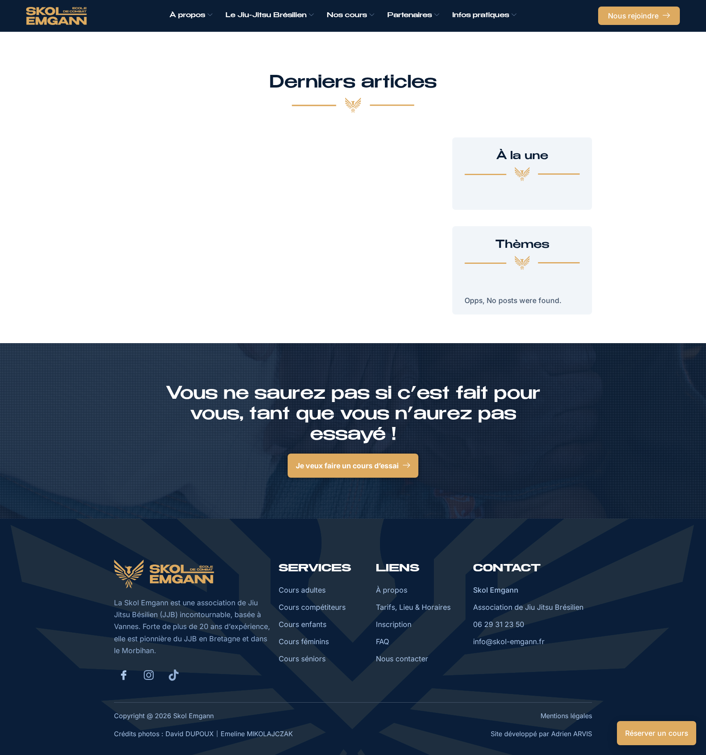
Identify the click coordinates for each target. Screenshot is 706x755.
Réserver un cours (656, 733)
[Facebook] (124, 675)
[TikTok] (173, 675)
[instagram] (149, 675)
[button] (353, 466)
